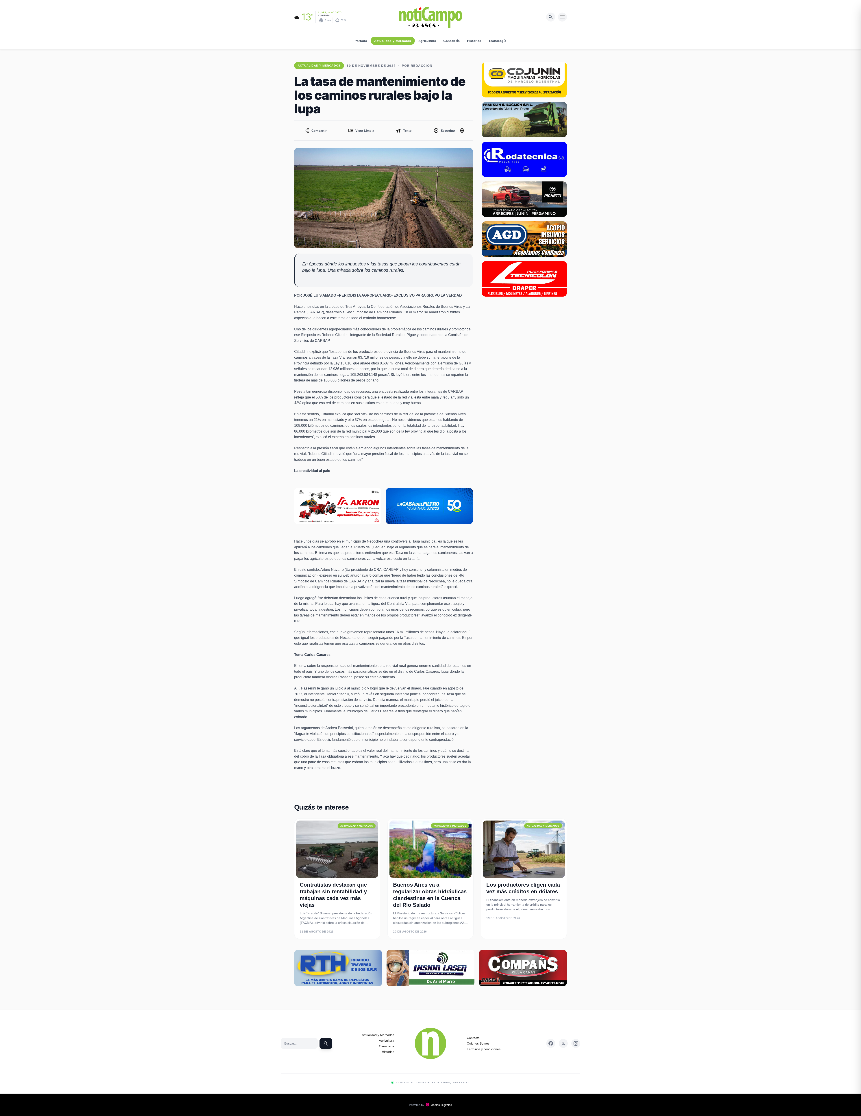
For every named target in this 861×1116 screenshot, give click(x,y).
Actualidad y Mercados (392, 41)
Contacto (473, 1038)
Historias (474, 41)
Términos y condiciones (483, 1049)
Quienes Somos (478, 1043)
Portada (361, 41)
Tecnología (498, 41)
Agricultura (427, 41)
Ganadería (451, 41)
